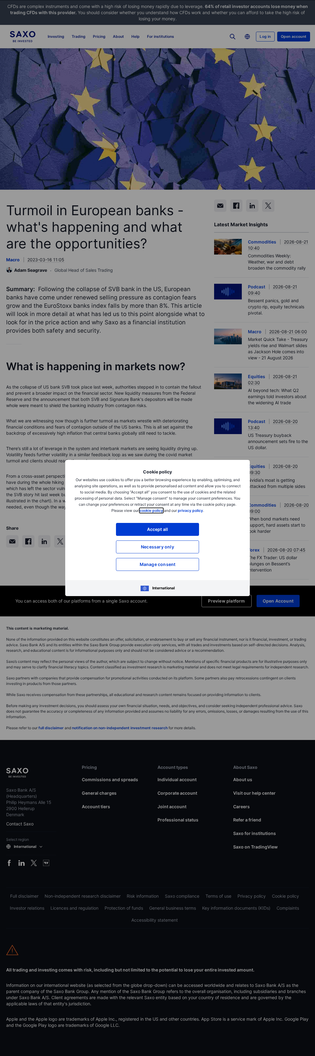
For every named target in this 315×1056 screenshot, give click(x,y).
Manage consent (158, 564)
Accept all (157, 529)
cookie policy (151, 510)
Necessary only (157, 546)
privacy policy (190, 510)
